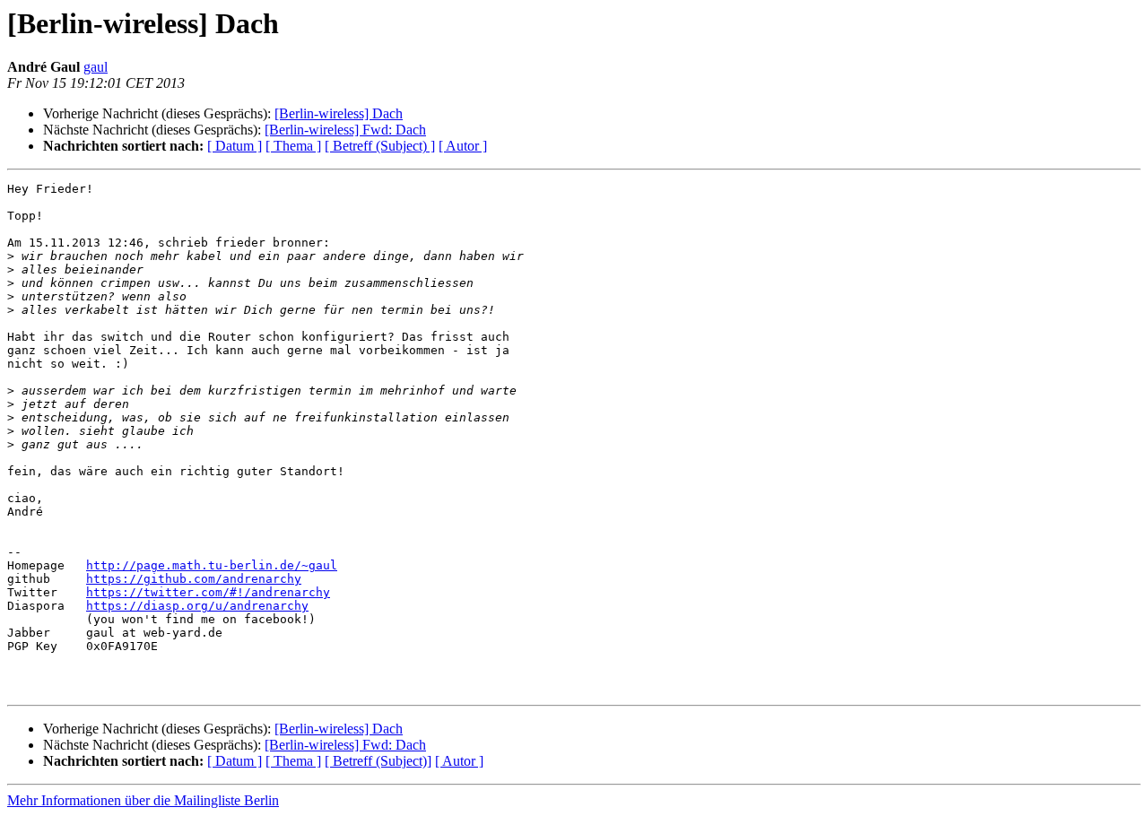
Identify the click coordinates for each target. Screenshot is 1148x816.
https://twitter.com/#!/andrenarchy (208, 592)
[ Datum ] (234, 145)
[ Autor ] (463, 145)
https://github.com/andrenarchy (193, 579)
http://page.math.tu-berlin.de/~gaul (211, 565)
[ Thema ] (293, 145)
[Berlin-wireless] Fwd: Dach (345, 129)
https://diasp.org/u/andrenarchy (197, 605)
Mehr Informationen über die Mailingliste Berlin (143, 800)
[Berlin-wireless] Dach (338, 113)
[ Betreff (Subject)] (378, 760)
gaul (95, 66)
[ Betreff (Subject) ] (380, 145)
